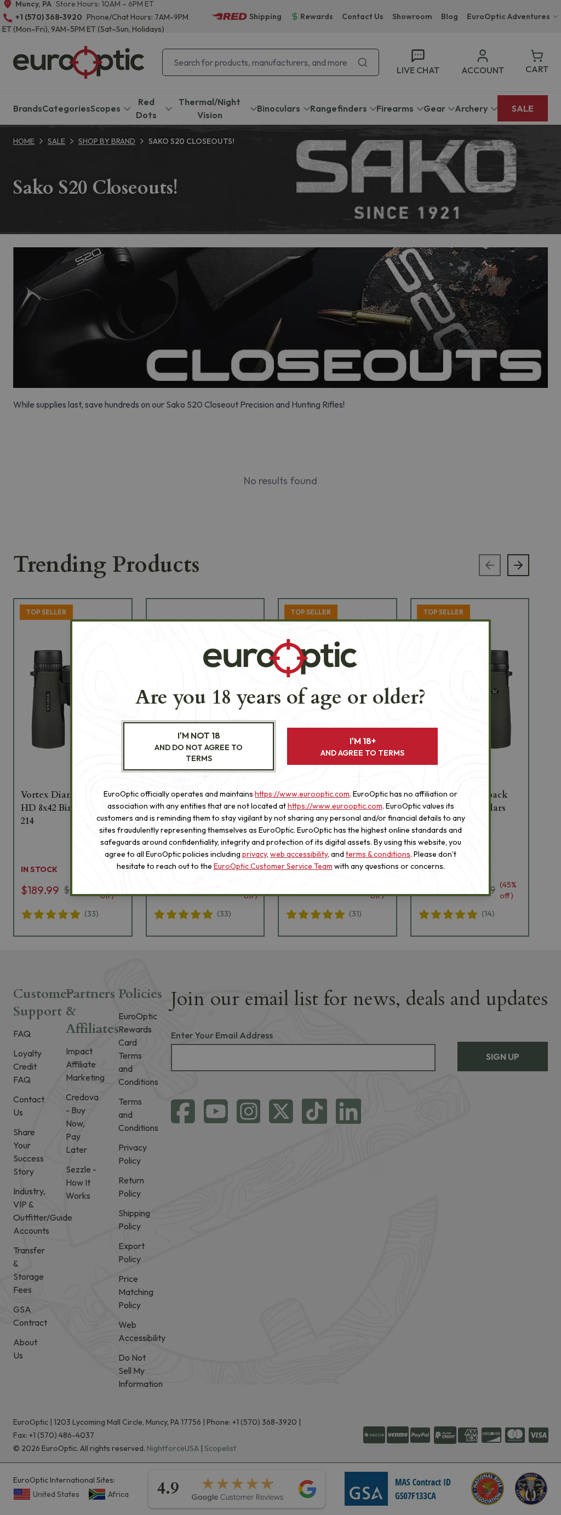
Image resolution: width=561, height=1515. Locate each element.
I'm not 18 (198, 746)
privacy (254, 854)
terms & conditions (378, 854)
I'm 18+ (362, 746)
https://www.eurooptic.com (302, 794)
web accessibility (299, 854)
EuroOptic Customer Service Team (273, 866)
